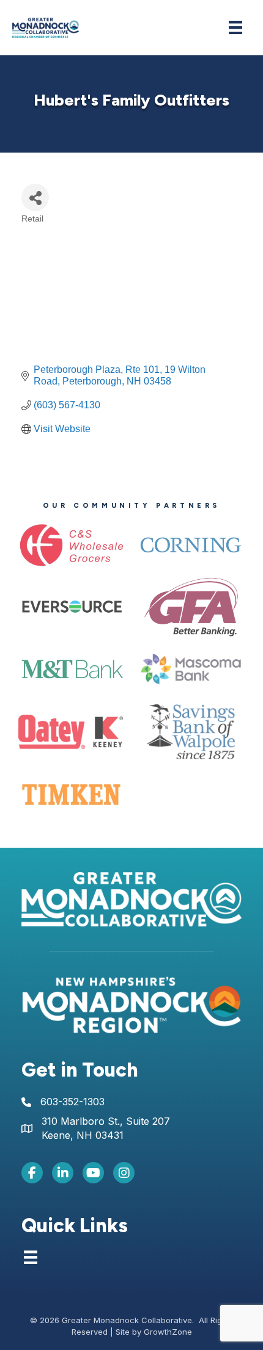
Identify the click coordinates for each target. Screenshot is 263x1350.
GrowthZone (168, 1332)
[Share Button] (35, 197)
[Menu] (235, 27)
